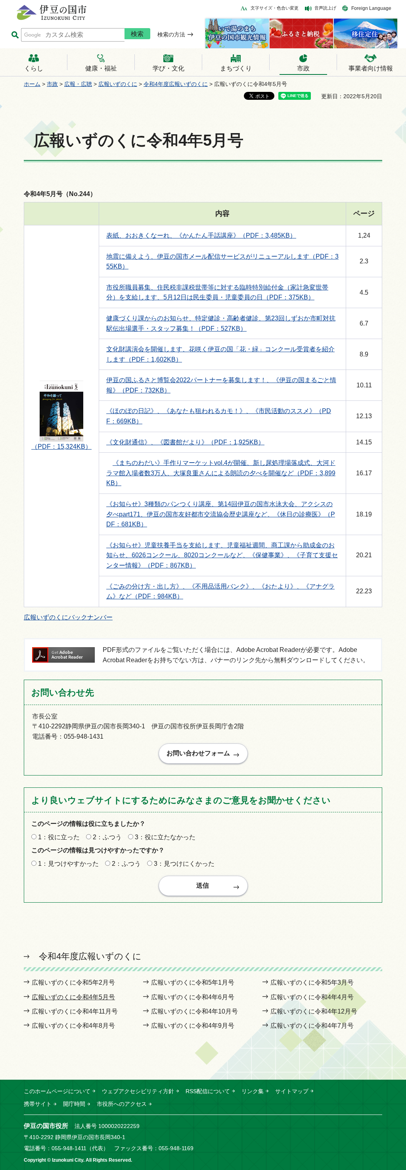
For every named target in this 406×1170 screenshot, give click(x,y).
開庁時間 (74, 1104)
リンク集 (252, 1091)
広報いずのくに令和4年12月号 (313, 1011)
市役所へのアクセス (122, 1104)
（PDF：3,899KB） (220, 472)
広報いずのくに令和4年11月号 (75, 1011)
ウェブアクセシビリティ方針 (138, 1091)
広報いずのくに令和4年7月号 (312, 1025)
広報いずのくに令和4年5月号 (73, 997)
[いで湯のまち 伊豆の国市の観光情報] (237, 33)
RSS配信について (208, 1091)
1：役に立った (59, 837)
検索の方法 (171, 34)
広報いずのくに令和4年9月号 (192, 1025)
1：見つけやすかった (68, 863)
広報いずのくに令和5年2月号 (73, 982)
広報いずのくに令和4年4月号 (312, 997)
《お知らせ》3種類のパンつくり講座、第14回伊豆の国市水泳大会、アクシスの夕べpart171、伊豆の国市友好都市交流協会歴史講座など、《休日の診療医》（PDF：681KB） (220, 514)
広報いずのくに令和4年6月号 (192, 997)
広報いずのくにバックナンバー (68, 617)
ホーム (32, 84)
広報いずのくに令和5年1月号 (192, 982)
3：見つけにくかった (184, 863)
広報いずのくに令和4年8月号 (73, 1025)
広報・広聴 (78, 84)
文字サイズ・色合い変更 (275, 8)
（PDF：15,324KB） (61, 446)
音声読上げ (325, 8)
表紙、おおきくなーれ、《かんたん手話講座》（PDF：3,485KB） (201, 235)
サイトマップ (291, 1091)
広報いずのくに (117, 84)
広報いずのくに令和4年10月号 (194, 1011)
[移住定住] (365, 33)
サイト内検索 (15, 35)
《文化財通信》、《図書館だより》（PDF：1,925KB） (185, 442)
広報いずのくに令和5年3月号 (312, 982)
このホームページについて (57, 1091)
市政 (52, 84)
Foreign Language (371, 8)
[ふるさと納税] (301, 33)
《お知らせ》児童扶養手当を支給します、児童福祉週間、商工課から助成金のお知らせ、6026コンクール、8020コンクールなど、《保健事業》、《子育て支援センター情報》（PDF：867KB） (222, 555)
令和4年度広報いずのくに (176, 84)
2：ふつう (107, 837)
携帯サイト (38, 1104)
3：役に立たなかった (165, 837)
